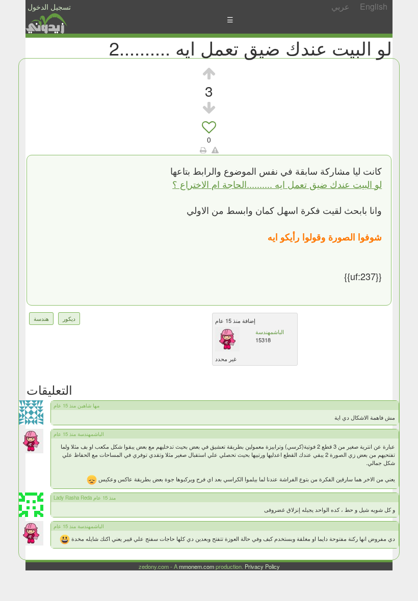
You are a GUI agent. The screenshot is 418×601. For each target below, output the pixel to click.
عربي (340, 6)
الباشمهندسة (269, 331)
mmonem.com (196, 566)
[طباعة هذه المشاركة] (203, 150)
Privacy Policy (262, 566)
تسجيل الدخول (49, 7)
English (373, 6)
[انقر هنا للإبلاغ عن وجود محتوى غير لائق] (215, 150)
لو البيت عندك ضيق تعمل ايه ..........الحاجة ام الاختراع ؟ (277, 183)
